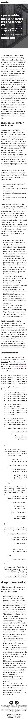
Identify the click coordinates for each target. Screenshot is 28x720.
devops (12, 38)
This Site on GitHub (14, 716)
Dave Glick (5, 2)
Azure (3, 38)
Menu (23, 2)
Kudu (3, 87)
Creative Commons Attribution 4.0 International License (18, 711)
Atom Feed (18, 714)
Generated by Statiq (14, 718)
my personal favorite (16, 62)
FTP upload (5, 100)
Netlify (9, 64)
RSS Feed (10, 714)
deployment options (15, 84)
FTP (8, 38)
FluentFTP (4, 362)
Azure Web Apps (18, 64)
